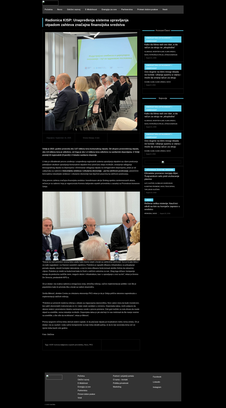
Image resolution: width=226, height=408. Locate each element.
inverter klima (158, 51)
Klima (152, 82)
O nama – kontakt (120, 380)
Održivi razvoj (74, 9)
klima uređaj (170, 51)
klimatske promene (152, 186)
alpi (145, 183)
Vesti (165, 9)
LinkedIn (156, 382)
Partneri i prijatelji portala (123, 376)
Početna (49, 9)
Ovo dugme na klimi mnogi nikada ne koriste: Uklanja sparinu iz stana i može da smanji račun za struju (162, 75)
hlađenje (148, 51)
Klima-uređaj (160, 82)
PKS (91, 345)
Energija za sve (109, 9)
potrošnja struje (156, 55)
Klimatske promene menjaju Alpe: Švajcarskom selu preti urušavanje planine (161, 176)
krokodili (148, 213)
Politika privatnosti (120, 383)
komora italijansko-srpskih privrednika (68, 345)
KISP (51, 345)
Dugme (147, 82)
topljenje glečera (152, 189)
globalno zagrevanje (164, 183)
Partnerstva (127, 9)
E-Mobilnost (91, 9)
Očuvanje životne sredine (159, 170)
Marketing (117, 387)
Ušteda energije (170, 55)
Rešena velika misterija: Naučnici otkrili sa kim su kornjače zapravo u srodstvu (162, 206)
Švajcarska (170, 186)
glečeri (151, 183)
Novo (59, 9)
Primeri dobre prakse (147, 9)
